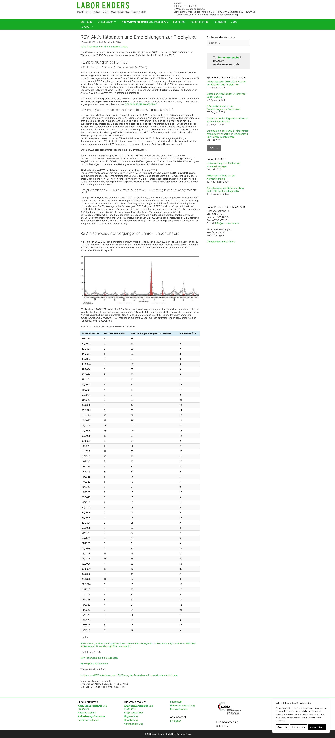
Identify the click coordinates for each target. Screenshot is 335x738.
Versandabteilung (133, 723)
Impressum (176, 701)
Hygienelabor (131, 716)
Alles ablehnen (298, 727)
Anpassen (282, 727)
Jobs (234, 21)
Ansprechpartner (87, 712)
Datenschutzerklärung (182, 705)
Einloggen (175, 721)
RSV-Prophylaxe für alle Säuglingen (99, 658)
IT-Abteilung (131, 720)
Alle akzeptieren (317, 727)
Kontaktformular (179, 709)
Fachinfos (179, 21)
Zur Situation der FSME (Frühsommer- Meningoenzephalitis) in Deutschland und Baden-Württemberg (228, 133)
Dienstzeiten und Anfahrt (221, 241)
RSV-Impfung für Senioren (94, 663)
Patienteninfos (199, 21)
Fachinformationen (88, 720)
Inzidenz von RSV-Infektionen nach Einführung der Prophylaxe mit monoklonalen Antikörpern (129, 675)
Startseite (86, 21)
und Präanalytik (144, 21)
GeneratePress (184, 734)
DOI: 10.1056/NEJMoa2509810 (141, 104)
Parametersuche (228, 57)
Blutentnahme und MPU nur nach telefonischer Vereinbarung (206, 14)
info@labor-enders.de (193, 9)
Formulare (220, 21)
